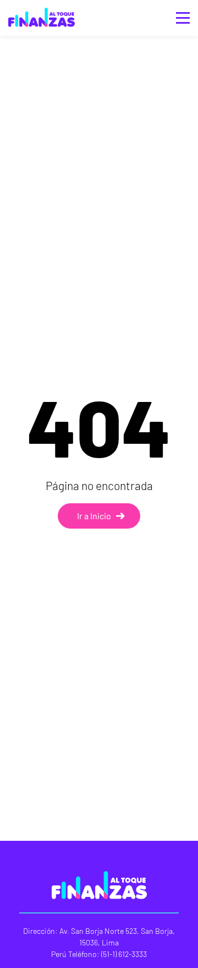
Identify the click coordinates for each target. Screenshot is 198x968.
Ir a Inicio (94, 515)
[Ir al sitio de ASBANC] (41, 8)
